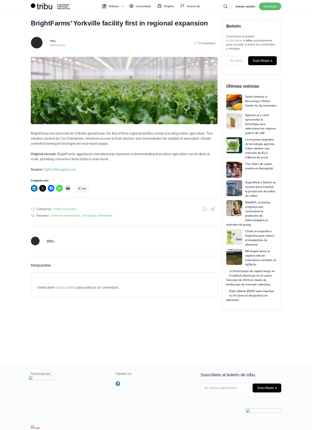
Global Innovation (65, 209)
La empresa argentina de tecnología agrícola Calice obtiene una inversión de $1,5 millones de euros (259, 148)
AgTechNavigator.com (60, 169)
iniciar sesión (66, 287)
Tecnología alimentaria (97, 215)
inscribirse (235, 40)
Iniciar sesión (245, 6)
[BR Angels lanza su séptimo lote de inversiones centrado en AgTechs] (234, 257)
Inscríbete (270, 6)
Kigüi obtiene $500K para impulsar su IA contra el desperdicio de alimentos (250, 295)
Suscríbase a (262, 60)
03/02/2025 (57, 45)
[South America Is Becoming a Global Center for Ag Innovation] (234, 102)
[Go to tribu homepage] (52, 6)
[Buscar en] (225, 6)
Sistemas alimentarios (65, 215)
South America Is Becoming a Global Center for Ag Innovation (261, 101)
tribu (53, 40)
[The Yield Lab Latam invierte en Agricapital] (234, 170)
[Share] (212, 210)
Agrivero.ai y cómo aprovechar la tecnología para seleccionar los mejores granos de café (260, 124)
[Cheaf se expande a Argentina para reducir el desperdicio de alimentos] (234, 237)
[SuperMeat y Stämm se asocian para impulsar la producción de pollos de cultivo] (234, 188)
